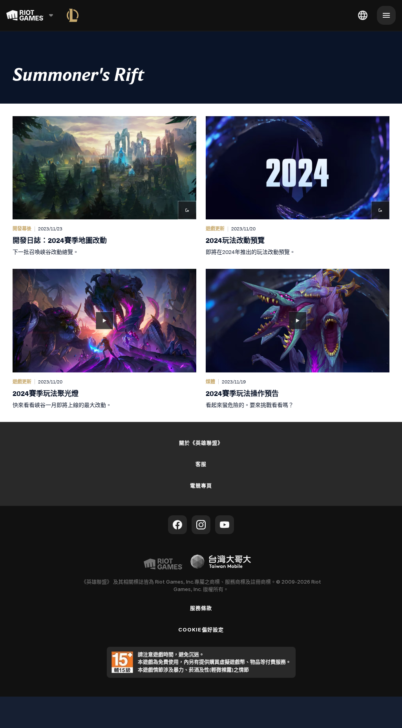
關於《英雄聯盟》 (201, 443)
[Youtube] (224, 524)
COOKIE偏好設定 (200, 629)
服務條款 (201, 608)
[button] (104, 186)
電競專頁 (201, 485)
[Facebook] (177, 524)
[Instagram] (201, 524)
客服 (201, 464)
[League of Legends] (72, 15)
